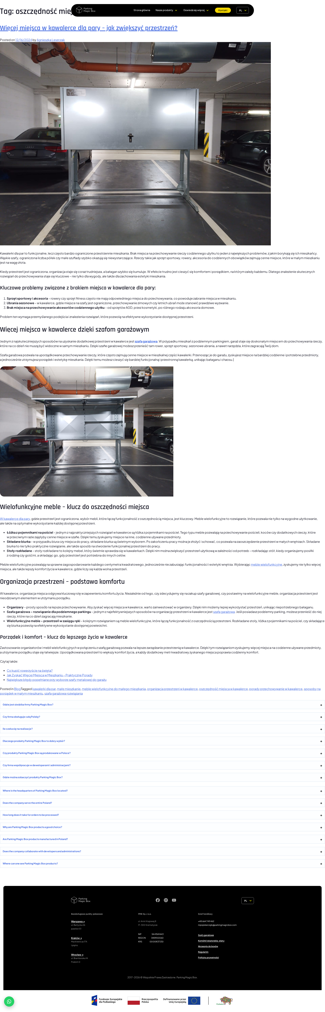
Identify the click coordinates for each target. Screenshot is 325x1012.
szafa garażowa (146, 341)
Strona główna (142, 10)
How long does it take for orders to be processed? (31, 814)
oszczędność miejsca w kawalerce (223, 689)
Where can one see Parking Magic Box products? (30, 863)
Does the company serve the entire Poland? (27, 802)
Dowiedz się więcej (194, 10)
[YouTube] (174, 900)
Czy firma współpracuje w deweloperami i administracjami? (37, 765)
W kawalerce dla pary (15, 519)
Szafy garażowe (206, 935)
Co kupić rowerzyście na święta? (30, 670)
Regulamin (203, 952)
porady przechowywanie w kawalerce (275, 689)
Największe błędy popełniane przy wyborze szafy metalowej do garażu (56, 680)
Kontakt (223, 10)
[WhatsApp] (9, 1001)
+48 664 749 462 (206, 921)
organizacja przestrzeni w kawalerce (172, 689)
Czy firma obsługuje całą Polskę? (21, 716)
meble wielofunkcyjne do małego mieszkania (114, 689)
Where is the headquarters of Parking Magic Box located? (35, 790)
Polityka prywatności (208, 957)
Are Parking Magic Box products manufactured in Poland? (35, 839)
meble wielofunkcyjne (266, 564)
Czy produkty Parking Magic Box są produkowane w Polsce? (37, 752)
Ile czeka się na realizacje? (18, 728)
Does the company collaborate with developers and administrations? (42, 851)
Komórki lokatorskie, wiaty (211, 940)
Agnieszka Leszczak (51, 40)
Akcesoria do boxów (208, 946)
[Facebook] (158, 900)
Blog (17, 689)
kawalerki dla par (44, 689)
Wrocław (77, 954)
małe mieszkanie (69, 689)
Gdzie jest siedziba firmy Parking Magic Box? (28, 704)
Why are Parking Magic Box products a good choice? (32, 826)
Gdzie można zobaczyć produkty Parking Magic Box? (33, 777)
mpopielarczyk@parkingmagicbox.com (217, 925)
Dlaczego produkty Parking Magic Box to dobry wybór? (34, 740)
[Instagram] (166, 900)
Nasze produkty (164, 10)
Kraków (76, 937)
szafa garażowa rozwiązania (63, 693)
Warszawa (78, 921)
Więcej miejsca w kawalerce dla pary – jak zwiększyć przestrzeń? (89, 28)
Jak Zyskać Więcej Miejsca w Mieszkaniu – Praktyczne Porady (50, 675)
